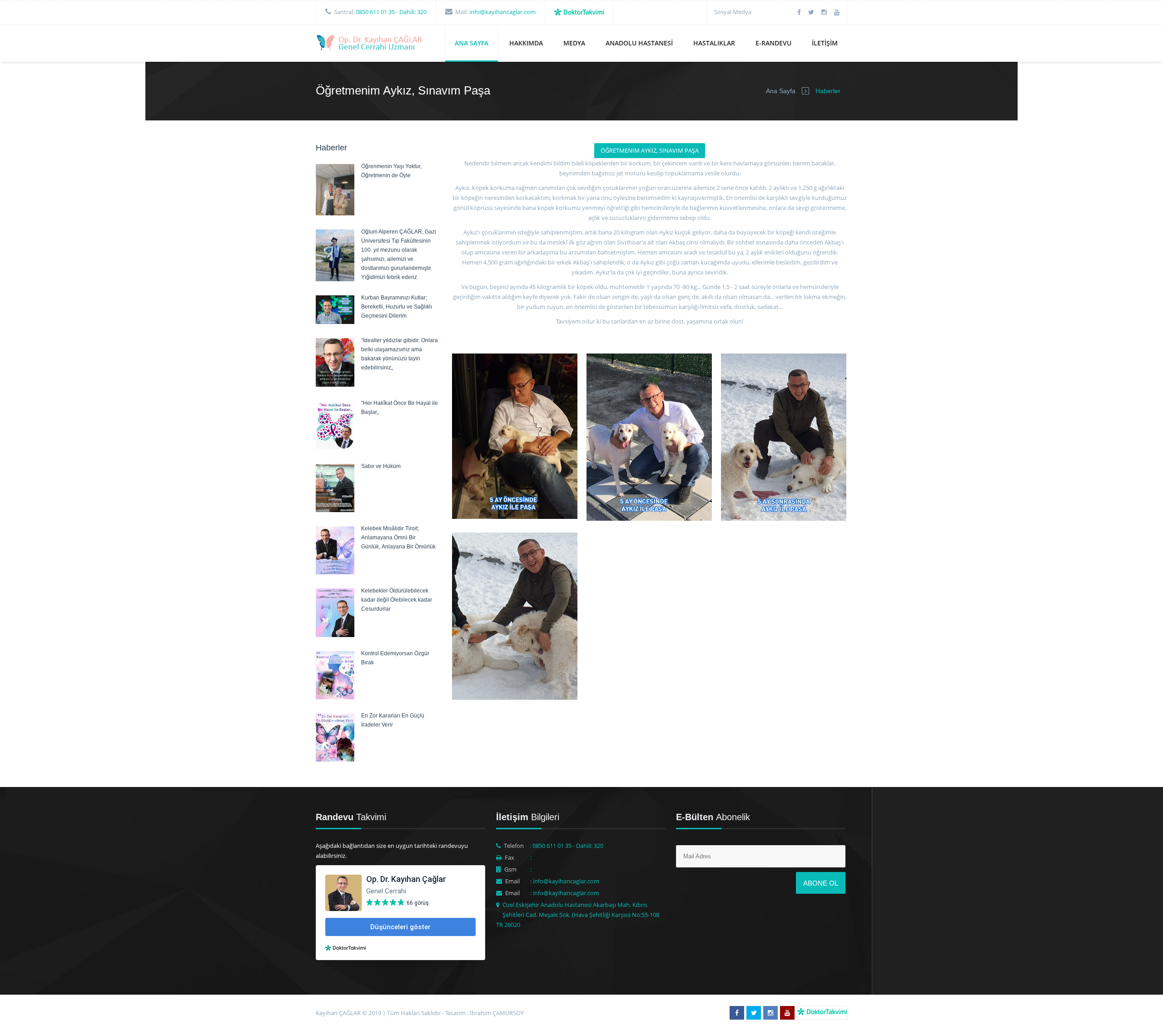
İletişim (825, 43)
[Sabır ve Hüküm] (335, 510)
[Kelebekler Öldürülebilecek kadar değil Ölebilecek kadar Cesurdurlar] (335, 635)
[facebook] (799, 12)
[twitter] (811, 12)
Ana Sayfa (471, 43)
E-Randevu (773, 43)
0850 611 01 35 (375, 12)
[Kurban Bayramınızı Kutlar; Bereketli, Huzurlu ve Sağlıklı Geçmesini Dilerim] (335, 322)
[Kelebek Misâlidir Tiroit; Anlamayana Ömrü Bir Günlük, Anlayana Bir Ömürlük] (335, 572)
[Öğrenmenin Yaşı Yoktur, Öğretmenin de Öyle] (335, 213)
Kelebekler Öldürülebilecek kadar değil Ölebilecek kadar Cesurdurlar (396, 600)
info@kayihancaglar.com (502, 12)
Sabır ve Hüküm (381, 466)
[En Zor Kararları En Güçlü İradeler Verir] (335, 759)
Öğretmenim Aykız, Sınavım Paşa (650, 150)
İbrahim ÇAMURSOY (497, 1013)
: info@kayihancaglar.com (564, 881)
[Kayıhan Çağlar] (370, 44)
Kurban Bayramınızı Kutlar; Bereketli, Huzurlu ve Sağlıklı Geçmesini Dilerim (396, 306)
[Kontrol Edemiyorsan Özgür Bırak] (335, 697)
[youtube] (836, 12)
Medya (574, 43)
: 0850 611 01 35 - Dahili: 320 (566, 846)
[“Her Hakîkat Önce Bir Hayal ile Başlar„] (335, 447)
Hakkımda (526, 43)
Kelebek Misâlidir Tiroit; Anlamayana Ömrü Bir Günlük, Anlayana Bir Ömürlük (398, 537)
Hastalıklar (714, 43)
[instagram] (824, 12)
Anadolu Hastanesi (639, 43)
